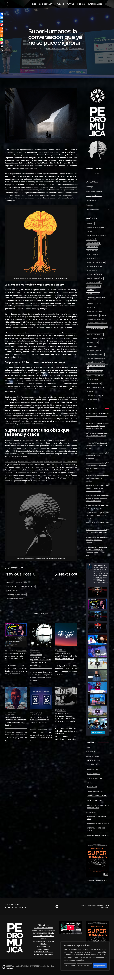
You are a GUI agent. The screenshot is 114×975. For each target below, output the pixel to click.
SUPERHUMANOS (95, 4)
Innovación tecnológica (95, 319)
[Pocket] (1, 42)
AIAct (89, 231)
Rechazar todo (84, 966)
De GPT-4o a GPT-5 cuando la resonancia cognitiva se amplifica (39, 720)
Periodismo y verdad (94, 350)
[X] (1, 49)
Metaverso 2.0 (92, 342)
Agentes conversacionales (96, 227)
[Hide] (1, 54)
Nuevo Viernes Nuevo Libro (39, 464)
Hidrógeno (91, 290)
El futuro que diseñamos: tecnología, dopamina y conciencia (94, 539)
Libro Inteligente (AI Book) (96, 338)
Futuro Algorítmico (94, 282)
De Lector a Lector (60, 464)
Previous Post (18, 574)
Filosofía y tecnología (12, 590)
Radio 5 (44, 481)
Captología (91, 239)
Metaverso (89, 205)
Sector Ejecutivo (47, 467)
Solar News (42, 475)
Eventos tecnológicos (28, 586)
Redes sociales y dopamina (96, 358)
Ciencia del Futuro (93, 243)
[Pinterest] (1, 24)
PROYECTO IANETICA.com (95, 800)
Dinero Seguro (37, 462)
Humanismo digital (94, 303)
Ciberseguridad (91, 187)
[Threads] (1, 46)
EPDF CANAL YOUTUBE (94, 765)
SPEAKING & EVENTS (93, 769)
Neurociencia (92, 346)
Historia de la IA (93, 294)
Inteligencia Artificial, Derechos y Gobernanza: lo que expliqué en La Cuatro (15, 721)
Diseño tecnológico (12, 586)
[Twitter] (1, 17)
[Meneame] (1, 35)
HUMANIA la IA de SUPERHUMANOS (98, 835)
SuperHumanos (92, 380)
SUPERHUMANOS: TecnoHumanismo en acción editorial (96, 515)
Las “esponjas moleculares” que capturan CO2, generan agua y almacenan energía (40, 659)
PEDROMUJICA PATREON (94, 778)
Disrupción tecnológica (96, 262)
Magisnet (8, 464)
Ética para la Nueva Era (95, 395)
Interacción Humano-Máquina (96, 330)
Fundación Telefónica (57, 478)
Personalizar (70, 966)
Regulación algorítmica (95, 362)
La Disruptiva (35, 481)
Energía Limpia (92, 270)
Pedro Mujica (21, 651)
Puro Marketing (11, 462)
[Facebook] (1, 14)
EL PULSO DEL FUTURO (64, 4)
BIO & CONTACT (45, 4)
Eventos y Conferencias (57, 49)
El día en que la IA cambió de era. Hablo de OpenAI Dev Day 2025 (66, 656)
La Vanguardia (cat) (38, 478)
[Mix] (1, 32)
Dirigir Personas (53, 475)
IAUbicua (103, 315)
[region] (85, 956)
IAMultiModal (92, 315)
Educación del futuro (94, 266)
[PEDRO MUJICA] (7, 4)
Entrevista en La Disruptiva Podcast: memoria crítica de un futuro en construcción (65, 717)
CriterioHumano (92, 247)
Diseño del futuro (21, 582)
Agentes (90, 223)
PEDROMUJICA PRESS (93, 774)
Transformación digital (95, 387)
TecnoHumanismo (76, 49)
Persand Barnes (24, 462)
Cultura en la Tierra (30, 470)
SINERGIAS (81, 4)
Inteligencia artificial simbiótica (97, 324)
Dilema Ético (9, 582)
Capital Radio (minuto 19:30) (50, 470)
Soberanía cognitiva (94, 372)
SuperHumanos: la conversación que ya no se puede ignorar (95, 455)
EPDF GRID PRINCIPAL (93, 760)
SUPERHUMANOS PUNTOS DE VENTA (98, 823)
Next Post (68, 574)
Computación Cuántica (94, 191)
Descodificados (16, 470)
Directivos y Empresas (53, 462)
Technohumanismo (94, 383)
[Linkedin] (1, 21)
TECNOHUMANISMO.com (95, 791)
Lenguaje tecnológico (95, 335)
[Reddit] (1, 28)
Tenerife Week (31, 475)
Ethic (63, 470)
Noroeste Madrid (20, 464)
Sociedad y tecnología (95, 376)
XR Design (91, 391)
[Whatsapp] (1, 39)
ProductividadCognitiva (95, 354)
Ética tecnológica (93, 399)
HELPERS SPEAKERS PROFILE (43, 954)
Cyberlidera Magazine (21, 481)
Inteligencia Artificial (93, 200)
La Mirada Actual (70, 462)
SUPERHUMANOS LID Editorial (43, 933)
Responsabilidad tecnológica (15, 598)
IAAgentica (91, 307)
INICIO (33, 4)
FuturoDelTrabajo (93, 286)
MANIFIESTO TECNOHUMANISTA (97, 796)
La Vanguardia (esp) (19, 478)
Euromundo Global (12, 467)
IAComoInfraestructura (95, 311)
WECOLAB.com (92, 787)
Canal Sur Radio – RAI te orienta (52, 472)
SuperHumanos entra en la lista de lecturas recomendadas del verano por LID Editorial (96, 498)
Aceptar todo (99, 966)
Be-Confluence (20, 472)
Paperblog (73, 464)
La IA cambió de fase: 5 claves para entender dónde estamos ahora (15, 656)
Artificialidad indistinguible (96, 235)
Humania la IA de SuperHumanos (15, 594)
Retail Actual (32, 472)
